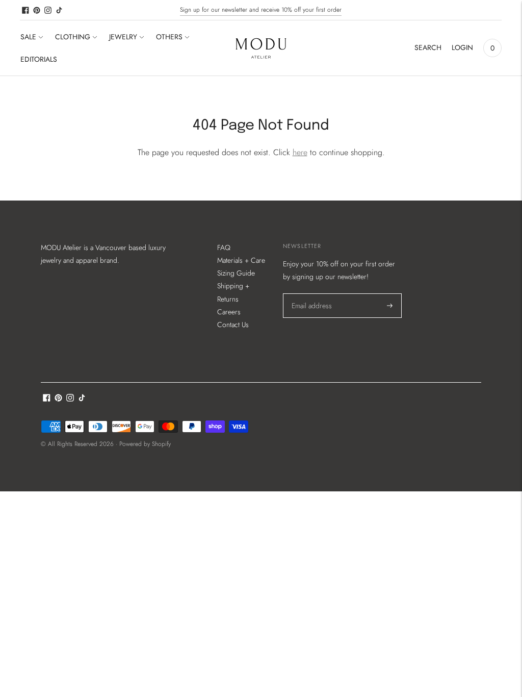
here (300, 152)
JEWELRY (123, 37)
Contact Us (233, 324)
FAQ (223, 247)
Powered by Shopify (145, 444)
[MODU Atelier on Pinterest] (36, 10)
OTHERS (169, 37)
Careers (229, 312)
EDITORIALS (38, 59)
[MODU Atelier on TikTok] (59, 10)
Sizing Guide (236, 273)
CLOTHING (72, 37)
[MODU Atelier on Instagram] (47, 10)
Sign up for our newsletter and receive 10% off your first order (261, 9)
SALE (28, 37)
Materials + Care (241, 260)
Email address (311, 293)
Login (462, 47)
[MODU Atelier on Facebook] (25, 10)
